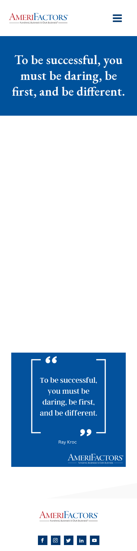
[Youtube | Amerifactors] (94, 540)
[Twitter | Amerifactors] (68, 540)
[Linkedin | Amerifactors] (81, 540)
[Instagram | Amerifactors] (55, 540)
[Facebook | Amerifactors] (42, 540)
